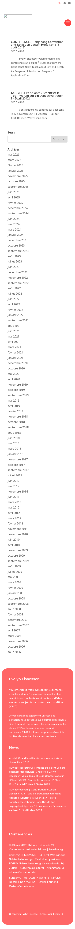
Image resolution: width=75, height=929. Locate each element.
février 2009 (15, 588)
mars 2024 (14, 229)
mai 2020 (13, 374)
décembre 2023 (18, 240)
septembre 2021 (18, 320)
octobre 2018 (16, 422)
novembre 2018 (18, 416)
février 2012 (15, 523)
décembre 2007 (18, 620)
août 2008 (14, 609)
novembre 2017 (18, 459)
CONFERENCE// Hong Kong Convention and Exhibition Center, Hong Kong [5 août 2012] (37, 44)
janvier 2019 (15, 411)
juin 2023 (14, 267)
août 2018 (14, 433)
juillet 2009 (15, 572)
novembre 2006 (18, 641)
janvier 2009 (15, 593)
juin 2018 (14, 438)
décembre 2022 (18, 272)
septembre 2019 (18, 395)
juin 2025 (14, 192)
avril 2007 (14, 630)
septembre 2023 (18, 251)
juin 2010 (14, 539)
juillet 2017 (15, 475)
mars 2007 (14, 636)
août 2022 (14, 288)
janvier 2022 (15, 315)
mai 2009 (13, 577)
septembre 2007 (18, 625)
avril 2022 (14, 304)
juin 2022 (14, 299)
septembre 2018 (18, 427)
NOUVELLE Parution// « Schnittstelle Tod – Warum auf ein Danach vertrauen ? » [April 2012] (37, 95)
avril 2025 (14, 197)
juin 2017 (14, 481)
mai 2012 (13, 507)
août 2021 (14, 326)
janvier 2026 (15, 171)
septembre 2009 (18, 561)
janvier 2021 (15, 358)
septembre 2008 (18, 604)
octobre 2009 (16, 555)
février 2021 (15, 352)
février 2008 (15, 614)
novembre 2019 (18, 384)
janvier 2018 (15, 454)
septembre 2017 (18, 470)
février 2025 (15, 203)
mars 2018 (14, 449)
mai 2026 (13, 154)
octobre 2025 (16, 181)
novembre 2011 (18, 529)
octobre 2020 (16, 368)
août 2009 (14, 566)
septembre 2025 (18, 187)
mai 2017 (13, 486)
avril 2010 (14, 545)
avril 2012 (14, 513)
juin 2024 (14, 219)
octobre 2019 (16, 390)
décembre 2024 (18, 208)
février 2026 (15, 165)
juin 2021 (14, 331)
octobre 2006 (16, 646)
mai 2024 (13, 224)
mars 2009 (14, 582)
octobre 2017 (16, 465)
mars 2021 (14, 347)
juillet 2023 (15, 261)
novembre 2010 (18, 534)
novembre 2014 (18, 491)
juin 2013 (14, 497)
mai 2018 (13, 443)
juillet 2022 (15, 293)
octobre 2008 (16, 598)
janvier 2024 (15, 235)
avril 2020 (14, 379)
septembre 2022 (18, 283)
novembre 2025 (18, 176)
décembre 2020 (18, 363)
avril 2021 (14, 342)
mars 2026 (14, 160)
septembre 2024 (18, 213)
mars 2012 (14, 518)
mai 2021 (13, 336)
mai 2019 (13, 400)
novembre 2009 (18, 550)
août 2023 (14, 256)
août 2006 (14, 652)
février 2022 (15, 310)
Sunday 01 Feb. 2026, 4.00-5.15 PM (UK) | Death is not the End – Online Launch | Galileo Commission (35, 882)
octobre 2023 (16, 245)
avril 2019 (14, 406)
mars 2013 (14, 502)
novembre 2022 (18, 278)
